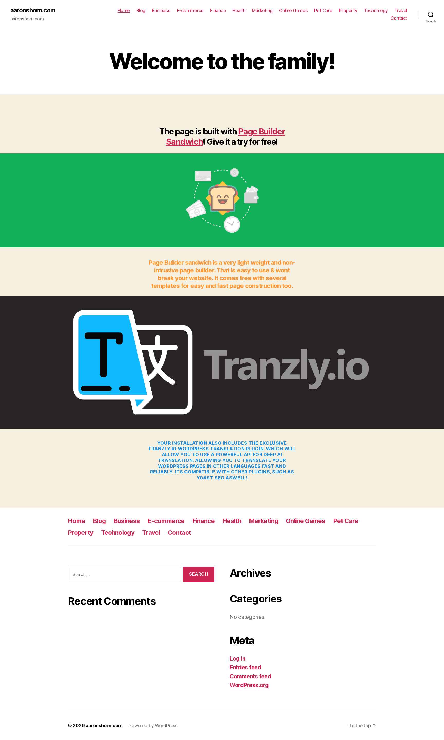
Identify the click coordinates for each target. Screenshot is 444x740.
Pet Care (323, 10)
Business (161, 10)
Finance (218, 10)
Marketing (262, 10)
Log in (237, 658)
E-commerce (190, 10)
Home (124, 10)
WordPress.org (249, 685)
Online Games (293, 10)
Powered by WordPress (153, 725)
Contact (399, 18)
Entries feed (245, 667)
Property (348, 10)
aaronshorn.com (32, 10)
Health (238, 10)
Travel (400, 10)
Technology (376, 10)
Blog (140, 10)
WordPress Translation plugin (221, 448)
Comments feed (250, 676)
